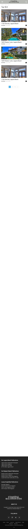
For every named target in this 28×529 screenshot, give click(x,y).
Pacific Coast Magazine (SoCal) (7, 487)
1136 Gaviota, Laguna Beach (9, 23)
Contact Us (12, 522)
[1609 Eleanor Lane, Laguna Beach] (14, 34)
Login (23, 522)
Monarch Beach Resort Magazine (8, 485)
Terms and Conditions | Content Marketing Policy (14, 525)
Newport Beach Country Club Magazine (9, 476)
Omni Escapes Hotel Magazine (7, 488)
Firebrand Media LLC (16, 508)
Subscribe (16, 523)
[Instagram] (12, 517)
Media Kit (11, 523)
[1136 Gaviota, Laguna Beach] (14, 15)
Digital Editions (18, 522)
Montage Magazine (5, 484)
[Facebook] (8, 517)
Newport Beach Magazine (6, 475)
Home (2, 5)
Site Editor (3, 25)
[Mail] (15, 517)
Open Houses (4, 21)
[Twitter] (19, 517)
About (8, 522)
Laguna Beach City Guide (6, 465)
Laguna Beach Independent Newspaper (9, 462)
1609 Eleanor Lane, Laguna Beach (11, 42)
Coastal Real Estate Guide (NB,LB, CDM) (9, 477)
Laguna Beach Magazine (6, 464)
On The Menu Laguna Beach (7, 466)
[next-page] (18, 87)
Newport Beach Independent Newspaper (10, 473)
